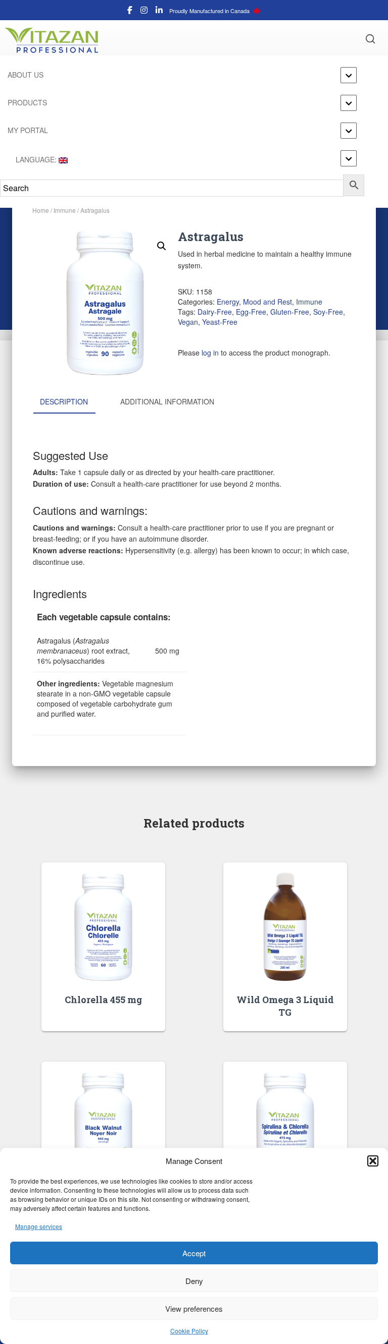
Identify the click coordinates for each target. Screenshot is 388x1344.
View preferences (194, 1308)
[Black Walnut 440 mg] (103, 1126)
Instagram (144, 11)
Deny (194, 1280)
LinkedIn (159, 11)
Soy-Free (328, 312)
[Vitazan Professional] (55, 40)
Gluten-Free (289, 312)
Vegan (188, 322)
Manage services (38, 1226)
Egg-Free (251, 312)
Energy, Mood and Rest (254, 302)
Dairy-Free (215, 312)
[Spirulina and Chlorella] (285, 1126)
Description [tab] (64, 401)
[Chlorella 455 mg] (103, 926)
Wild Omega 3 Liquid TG (285, 1006)
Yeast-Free (219, 322)
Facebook (129, 11)
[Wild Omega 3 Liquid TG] (285, 926)
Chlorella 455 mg (103, 1000)
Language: (36, 159)
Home (40, 210)
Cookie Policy (189, 1330)
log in (210, 352)
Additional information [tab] (167, 401)
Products (27, 102)
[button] (373, 1161)
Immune (65, 210)
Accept (194, 1253)
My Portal (28, 130)
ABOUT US (25, 75)
